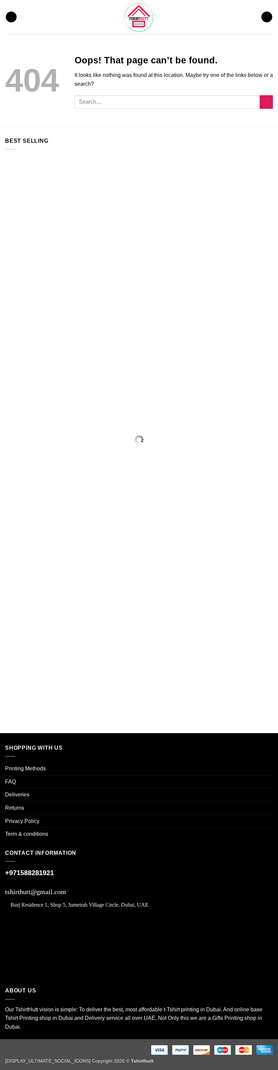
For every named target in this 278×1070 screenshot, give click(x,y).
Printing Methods (25, 768)
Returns (14, 808)
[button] (11, 17)
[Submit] (266, 101)
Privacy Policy (22, 821)
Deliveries (17, 795)
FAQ (10, 782)
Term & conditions (26, 834)
